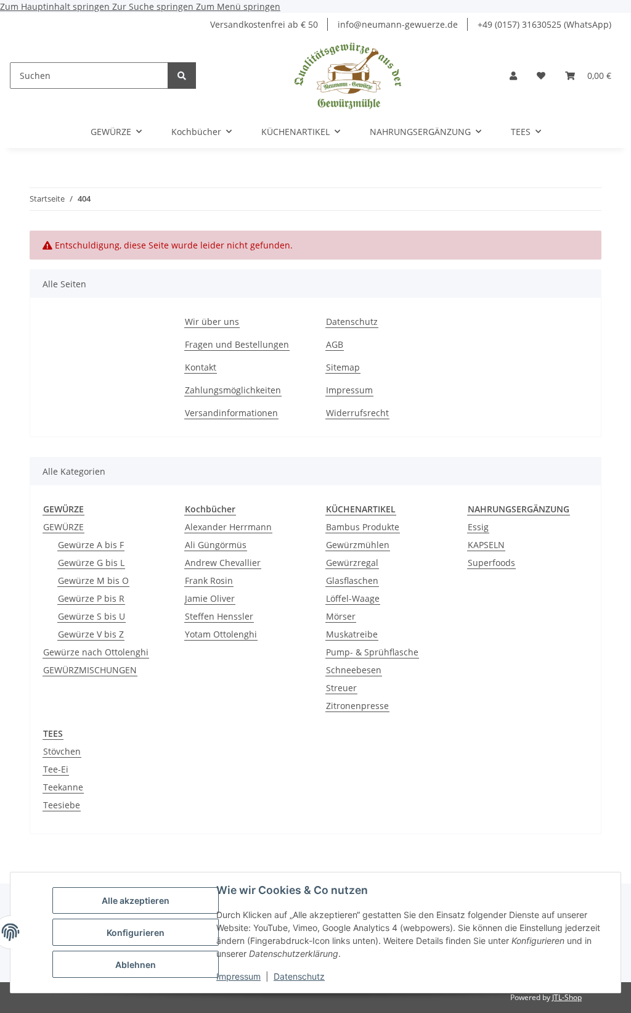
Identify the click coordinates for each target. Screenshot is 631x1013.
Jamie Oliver (210, 598)
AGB (334, 344)
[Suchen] (182, 75)
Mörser (341, 616)
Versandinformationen (231, 413)
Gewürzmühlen (357, 545)
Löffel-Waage (353, 598)
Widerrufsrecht (357, 413)
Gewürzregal (352, 562)
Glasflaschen (352, 580)
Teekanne (63, 787)
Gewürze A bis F (91, 545)
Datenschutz (299, 976)
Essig (478, 527)
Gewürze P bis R (91, 598)
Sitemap (343, 367)
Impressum (238, 976)
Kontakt (200, 367)
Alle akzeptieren (135, 900)
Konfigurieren (136, 932)
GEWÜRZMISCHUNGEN (90, 670)
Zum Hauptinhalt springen (56, 6)
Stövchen (62, 751)
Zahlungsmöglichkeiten (233, 390)
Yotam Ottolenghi (221, 634)
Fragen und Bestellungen (237, 344)
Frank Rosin (209, 580)
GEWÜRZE (63, 527)
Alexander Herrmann (228, 527)
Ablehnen (135, 964)
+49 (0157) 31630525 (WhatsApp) (544, 24)
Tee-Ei (55, 769)
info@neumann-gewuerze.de (398, 24)
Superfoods (491, 562)
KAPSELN (486, 545)
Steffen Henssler (219, 616)
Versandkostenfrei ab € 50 (264, 24)
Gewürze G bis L (91, 562)
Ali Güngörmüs (215, 545)
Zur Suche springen (154, 6)
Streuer (341, 688)
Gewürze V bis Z (91, 634)
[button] (513, 75)
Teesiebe (61, 805)
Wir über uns (212, 321)
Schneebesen (353, 670)
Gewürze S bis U (91, 616)
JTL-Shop (567, 997)
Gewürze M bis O (93, 580)
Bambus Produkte (362, 527)
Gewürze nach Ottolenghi (96, 652)
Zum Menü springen (238, 6)
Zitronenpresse (357, 706)
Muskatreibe (352, 634)
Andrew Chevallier (223, 562)
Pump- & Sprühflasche (372, 652)
